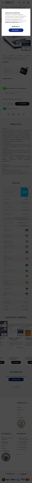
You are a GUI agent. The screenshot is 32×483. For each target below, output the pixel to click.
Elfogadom (15, 30)
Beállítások (15, 26)
